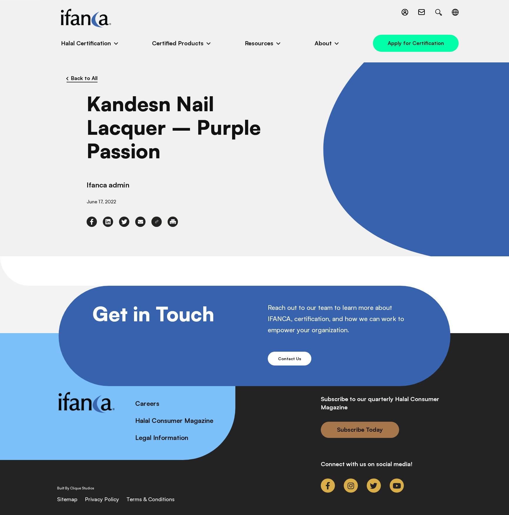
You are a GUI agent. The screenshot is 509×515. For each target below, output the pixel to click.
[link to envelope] (140, 222)
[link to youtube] (397, 486)
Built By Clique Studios (75, 488)
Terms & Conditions (150, 499)
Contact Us (289, 358)
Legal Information (161, 437)
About (323, 43)
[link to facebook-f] (92, 222)
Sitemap (67, 499)
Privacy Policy (102, 499)
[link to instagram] (351, 486)
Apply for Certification (416, 43)
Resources (259, 43)
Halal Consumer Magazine (174, 420)
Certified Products (178, 43)
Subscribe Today (360, 429)
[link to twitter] (124, 222)
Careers (147, 403)
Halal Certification (86, 43)
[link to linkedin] (108, 222)
